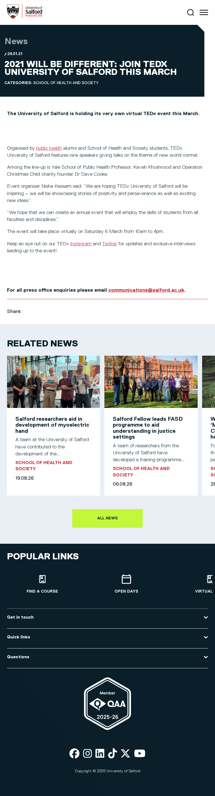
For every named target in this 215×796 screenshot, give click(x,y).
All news (107, 518)
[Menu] (204, 12)
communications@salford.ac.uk (146, 290)
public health (49, 148)
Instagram (81, 243)
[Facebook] (74, 754)
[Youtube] (140, 754)
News (16, 41)
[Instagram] (87, 754)
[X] (125, 754)
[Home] (24, 17)
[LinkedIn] (99, 754)
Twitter (109, 243)
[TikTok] (112, 754)
